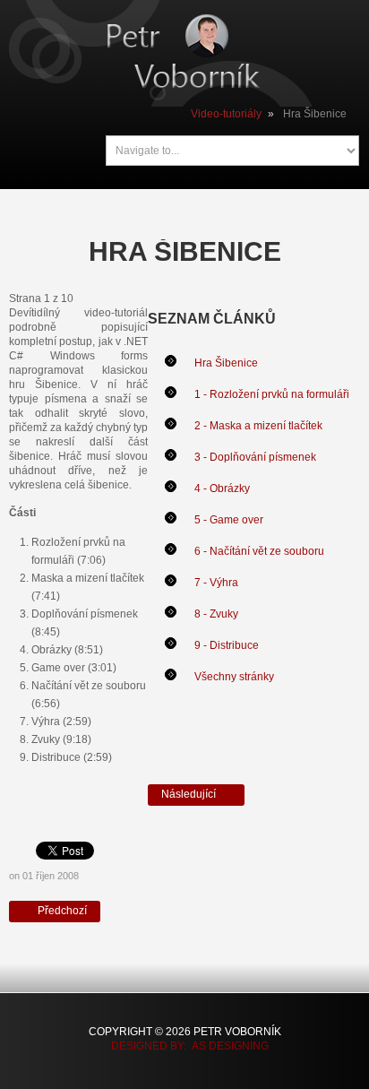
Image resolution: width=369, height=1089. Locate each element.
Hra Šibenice (226, 363)
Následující (190, 794)
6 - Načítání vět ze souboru (259, 551)
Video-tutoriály (226, 114)
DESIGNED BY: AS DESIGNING (184, 1046)
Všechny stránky (234, 676)
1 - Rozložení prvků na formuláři (271, 394)
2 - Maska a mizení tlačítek (258, 425)
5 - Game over (228, 520)
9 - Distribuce (226, 645)
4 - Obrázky (222, 488)
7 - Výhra (216, 582)
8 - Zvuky (216, 614)
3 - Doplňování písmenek (255, 457)
